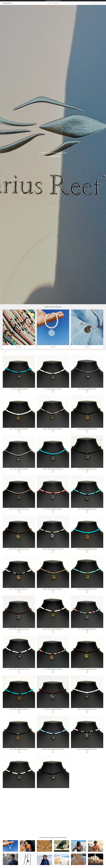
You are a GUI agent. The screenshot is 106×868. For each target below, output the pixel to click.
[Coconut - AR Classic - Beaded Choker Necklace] (53, 612)
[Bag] (102, 3)
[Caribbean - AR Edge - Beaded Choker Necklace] (53, 451)
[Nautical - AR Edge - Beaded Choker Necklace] (19, 411)
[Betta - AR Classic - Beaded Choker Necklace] (53, 491)
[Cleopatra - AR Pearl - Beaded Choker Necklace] (53, 571)
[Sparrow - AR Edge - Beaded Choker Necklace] (19, 571)
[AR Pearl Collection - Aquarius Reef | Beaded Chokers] (87, 327)
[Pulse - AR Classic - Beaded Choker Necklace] (53, 692)
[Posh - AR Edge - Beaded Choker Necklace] (53, 371)
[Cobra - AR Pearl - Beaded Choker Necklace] (87, 371)
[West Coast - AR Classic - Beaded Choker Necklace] (53, 732)
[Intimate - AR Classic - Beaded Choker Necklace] (19, 531)
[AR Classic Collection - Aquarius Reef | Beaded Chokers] (19, 327)
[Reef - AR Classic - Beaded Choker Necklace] (19, 371)
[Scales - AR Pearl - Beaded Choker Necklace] (19, 451)
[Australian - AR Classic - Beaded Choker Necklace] (53, 531)
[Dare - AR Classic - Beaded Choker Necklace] (87, 451)
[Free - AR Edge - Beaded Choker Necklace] (87, 612)
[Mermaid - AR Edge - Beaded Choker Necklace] (87, 571)
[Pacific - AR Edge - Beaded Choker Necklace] (87, 491)
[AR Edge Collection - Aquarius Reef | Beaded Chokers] (53, 327)
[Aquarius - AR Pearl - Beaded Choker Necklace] (53, 411)
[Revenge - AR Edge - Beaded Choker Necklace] (87, 411)
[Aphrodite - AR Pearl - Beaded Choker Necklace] (19, 491)
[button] (100, 3)
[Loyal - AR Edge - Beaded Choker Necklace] (19, 772)
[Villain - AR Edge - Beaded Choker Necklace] (19, 732)
